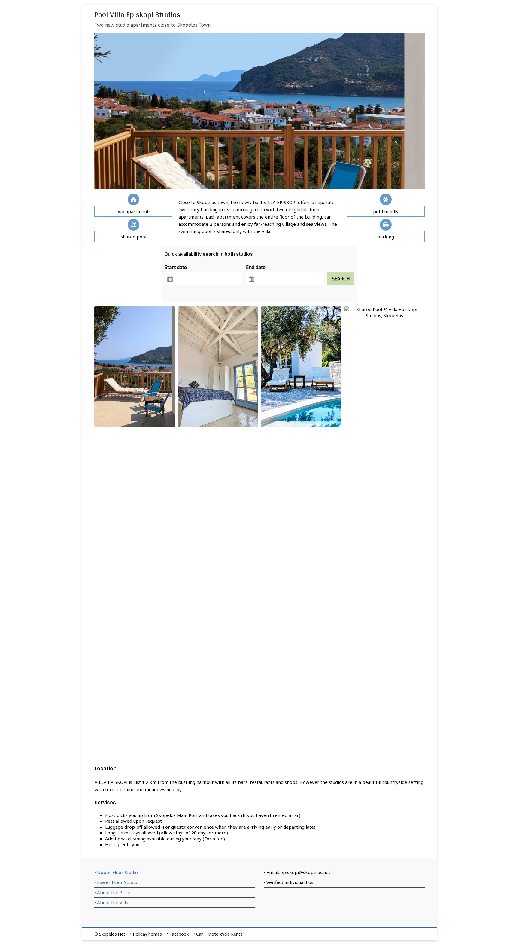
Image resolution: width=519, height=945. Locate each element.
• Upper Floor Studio (116, 872)
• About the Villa (111, 902)
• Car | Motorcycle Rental (218, 934)
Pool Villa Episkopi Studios (137, 14)
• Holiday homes (146, 934)
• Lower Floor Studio (115, 882)
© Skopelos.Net (109, 934)
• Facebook (178, 934)
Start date (176, 267)
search (341, 278)
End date (256, 267)
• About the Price (112, 892)
